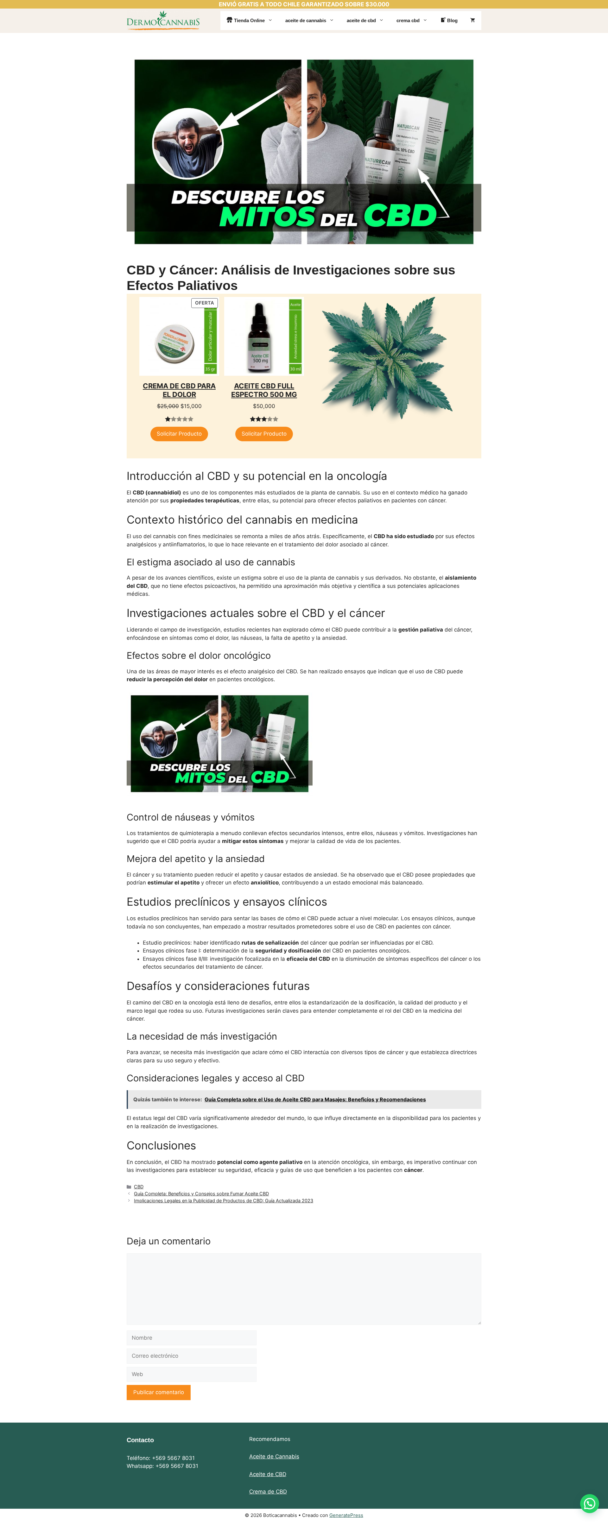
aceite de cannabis (305, 20)
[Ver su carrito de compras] (472, 20)
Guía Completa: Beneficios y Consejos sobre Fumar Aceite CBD (201, 1193)
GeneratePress (346, 1515)
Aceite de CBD (267, 1474)
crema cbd (408, 20)
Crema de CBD (268, 1491)
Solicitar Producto (179, 434)
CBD (138, 1186)
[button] (589, 1503)
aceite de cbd (361, 20)
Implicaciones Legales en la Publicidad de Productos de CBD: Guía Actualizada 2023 (223, 1200)
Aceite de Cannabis (274, 1456)
